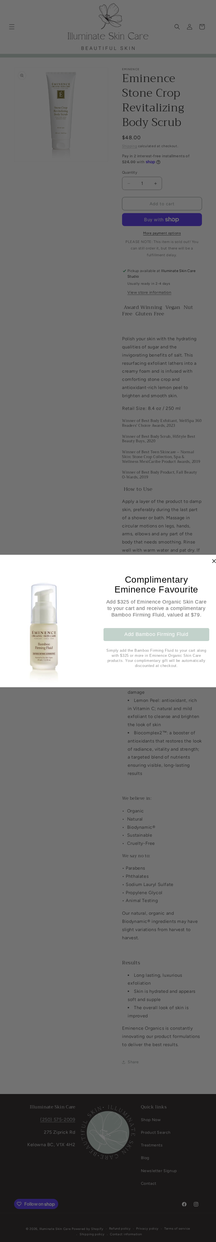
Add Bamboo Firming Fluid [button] (156, 634)
